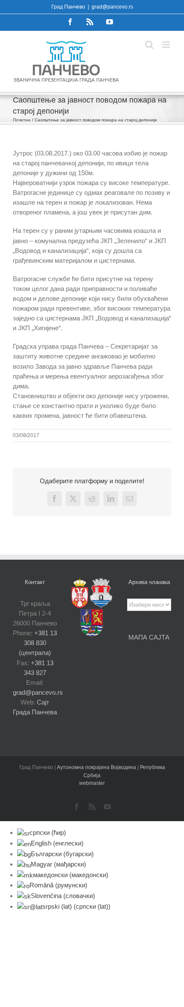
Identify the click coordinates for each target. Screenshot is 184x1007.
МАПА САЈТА (148, 637)
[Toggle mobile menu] (166, 44)
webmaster (92, 783)
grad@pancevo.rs (112, 7)
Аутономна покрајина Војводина (97, 767)
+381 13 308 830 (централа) (38, 642)
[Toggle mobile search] (149, 44)
